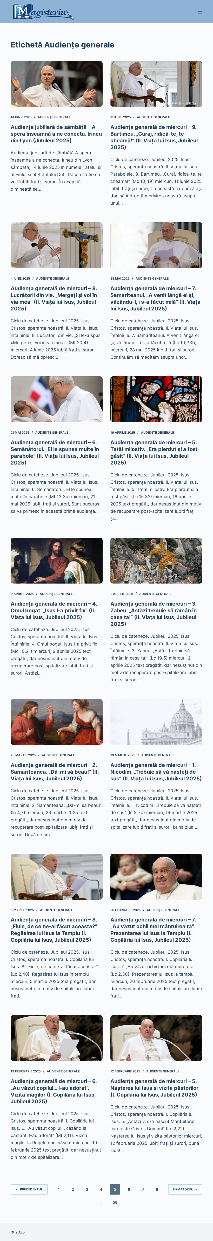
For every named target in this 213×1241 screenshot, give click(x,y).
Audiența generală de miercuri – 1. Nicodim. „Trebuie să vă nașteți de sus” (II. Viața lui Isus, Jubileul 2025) (156, 772)
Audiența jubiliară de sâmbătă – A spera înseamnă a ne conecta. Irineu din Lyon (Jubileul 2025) (56, 134)
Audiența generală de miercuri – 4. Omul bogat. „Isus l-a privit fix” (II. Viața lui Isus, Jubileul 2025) (54, 610)
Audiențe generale (54, 117)
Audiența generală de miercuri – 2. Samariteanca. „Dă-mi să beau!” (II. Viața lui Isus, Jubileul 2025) (55, 772)
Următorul (183, 1189)
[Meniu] (200, 11)
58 (115, 1202)
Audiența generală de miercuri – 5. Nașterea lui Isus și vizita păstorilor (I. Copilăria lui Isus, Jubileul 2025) (154, 1088)
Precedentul (31, 1189)
